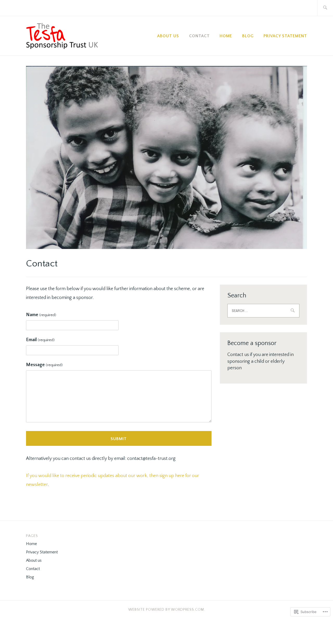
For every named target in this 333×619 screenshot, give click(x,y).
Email (40, 339)
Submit (119, 438)
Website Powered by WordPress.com (166, 610)
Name (41, 314)
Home (226, 36)
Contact (199, 36)
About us (168, 36)
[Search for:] (325, 8)
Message (44, 364)
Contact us (238, 354)
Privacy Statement (285, 36)
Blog (248, 36)
